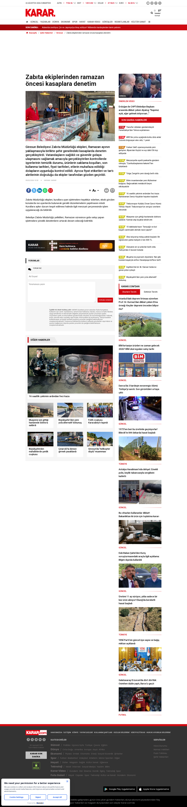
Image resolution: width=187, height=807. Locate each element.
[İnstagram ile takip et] (152, 3)
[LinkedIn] (39, 190)
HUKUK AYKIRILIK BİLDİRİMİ (158, 732)
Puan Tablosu (160, 753)
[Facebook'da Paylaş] (28, 190)
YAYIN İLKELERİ (86, 732)
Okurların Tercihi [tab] (129, 292)
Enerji (93, 753)
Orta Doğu (68, 749)
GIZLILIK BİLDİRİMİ (121, 732)
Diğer (117, 758)
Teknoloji (56, 766)
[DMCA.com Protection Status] (36, 765)
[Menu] (149, 21)
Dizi (81, 771)
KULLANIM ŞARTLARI (103, 732)
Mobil (68, 766)
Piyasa (68, 753)
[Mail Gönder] (50, 190)
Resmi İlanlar (122, 22)
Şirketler (118, 753)
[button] (90, 190)
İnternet (76, 766)
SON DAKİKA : (32, 27)
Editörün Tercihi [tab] (150, 292)
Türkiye (88, 745)
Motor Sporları (106, 758)
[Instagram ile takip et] (44, 739)
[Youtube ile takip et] (148, 3)
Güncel (34, 22)
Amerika (78, 749)
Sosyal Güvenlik (105, 753)
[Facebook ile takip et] (155, 3)
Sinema (87, 771)
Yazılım (100, 766)
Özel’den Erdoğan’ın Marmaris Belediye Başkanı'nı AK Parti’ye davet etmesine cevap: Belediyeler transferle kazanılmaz (94, 27)
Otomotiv (85, 753)
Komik (95, 771)
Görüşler (107, 22)
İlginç (102, 771)
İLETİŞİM (67, 732)
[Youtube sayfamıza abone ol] (36, 739)
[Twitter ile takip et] (159, 3)
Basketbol (73, 758)
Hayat (82, 22)
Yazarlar (45, 22)
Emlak (76, 753)
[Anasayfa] (27, 21)
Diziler (65, 762)
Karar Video (94, 22)
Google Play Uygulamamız (122, 789)
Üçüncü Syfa (78, 745)
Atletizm (93, 758)
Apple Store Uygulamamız (156, 789)
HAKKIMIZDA (56, 732)
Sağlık (82, 762)
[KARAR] (40, 12)
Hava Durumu (160, 745)
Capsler (79, 775)
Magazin (73, 762)
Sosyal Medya (89, 766)
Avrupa (87, 749)
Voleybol (83, 758)
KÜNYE (75, 732)
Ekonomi (65, 22)
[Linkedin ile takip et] (40, 739)
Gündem (73, 771)
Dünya (55, 22)
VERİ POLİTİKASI (138, 732)
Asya (95, 749)
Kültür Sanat (138, 22)
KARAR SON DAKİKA (36, 755)
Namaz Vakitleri (161, 749)
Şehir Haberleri (161, 756)
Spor (74, 22)
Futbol (63, 758)
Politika (66, 745)
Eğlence (104, 762)
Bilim (107, 766)
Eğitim (104, 745)
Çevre (97, 745)
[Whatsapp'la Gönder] (45, 190)
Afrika (102, 749)
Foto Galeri (58, 775)
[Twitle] (34, 190)
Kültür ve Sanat (108, 775)
